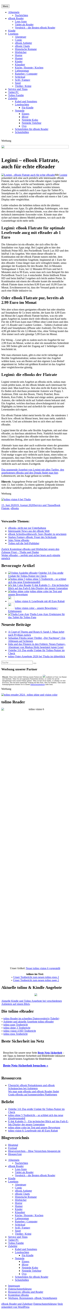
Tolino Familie (16, 95)
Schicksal (20, 76)
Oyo (24, 126)
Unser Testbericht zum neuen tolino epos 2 (36, 977)
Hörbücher (21, 52)
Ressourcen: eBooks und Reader (25, 1291)
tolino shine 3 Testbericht (16, 1027)
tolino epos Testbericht (15, 1033)
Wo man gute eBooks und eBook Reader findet (33, 1091)
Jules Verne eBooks (18, 540)
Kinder (18, 61)
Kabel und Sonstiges (26, 101)
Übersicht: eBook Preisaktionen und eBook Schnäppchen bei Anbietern (31, 1087)
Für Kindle (27, 107)
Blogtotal (13, 1144)
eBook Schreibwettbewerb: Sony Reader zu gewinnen (37, 534)
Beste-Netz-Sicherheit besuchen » (25, 1065)
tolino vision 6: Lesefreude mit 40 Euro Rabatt (40, 601)
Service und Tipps (18, 89)
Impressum (14, 1285)
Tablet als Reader (24, 24)
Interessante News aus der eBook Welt (28, 531)
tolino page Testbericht (15, 1024)
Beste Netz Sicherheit (50, 1052)
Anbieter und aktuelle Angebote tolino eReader (28, 1021)
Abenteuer (20, 36)
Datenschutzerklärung (37, 684)
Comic (18, 39)
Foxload (12, 1148)
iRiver (25, 116)
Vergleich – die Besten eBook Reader (35, 27)
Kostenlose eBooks (18, 1295)
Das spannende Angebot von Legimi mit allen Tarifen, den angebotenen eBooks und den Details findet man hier (32, 471)
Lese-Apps (21, 21)
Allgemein (13, 12)
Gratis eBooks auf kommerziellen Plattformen (32, 1094)
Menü (5, 6)
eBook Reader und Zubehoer (17, 1303)
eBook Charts (22, 46)
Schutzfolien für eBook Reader (31, 129)
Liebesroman (22, 70)
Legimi (63, 174)
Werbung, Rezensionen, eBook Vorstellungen (32, 1298)
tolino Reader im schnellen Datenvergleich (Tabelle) (31, 1018)
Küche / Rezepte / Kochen (29, 67)
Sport (18, 83)
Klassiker (20, 64)
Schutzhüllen (22, 132)
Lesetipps (13, 33)
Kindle (11, 30)
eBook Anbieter (23, 43)
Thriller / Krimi (23, 86)
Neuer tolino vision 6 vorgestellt (43, 968)
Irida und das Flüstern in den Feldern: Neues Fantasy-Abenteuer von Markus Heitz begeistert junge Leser (37, 646)
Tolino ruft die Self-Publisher (23, 543)
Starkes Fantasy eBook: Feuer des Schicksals (32, 537)
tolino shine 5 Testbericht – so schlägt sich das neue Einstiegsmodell (37, 581)
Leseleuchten (22, 104)
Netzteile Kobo (30, 119)
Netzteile (19, 110)
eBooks (15, 508)
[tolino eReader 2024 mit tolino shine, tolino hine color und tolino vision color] (29, 694)
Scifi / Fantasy (22, 79)
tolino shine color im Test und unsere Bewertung (34, 1127)
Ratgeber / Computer (26, 73)
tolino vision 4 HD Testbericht (19, 1030)
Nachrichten (21, 15)
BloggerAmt (15, 1154)
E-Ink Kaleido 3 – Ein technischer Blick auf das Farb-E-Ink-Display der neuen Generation (38, 587)
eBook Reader (16, 18)
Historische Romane (26, 49)
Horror (18, 55)
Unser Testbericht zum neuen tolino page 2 (36, 980)
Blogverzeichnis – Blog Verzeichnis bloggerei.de (34, 1151)
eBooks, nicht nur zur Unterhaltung (27, 527)
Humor (19, 58)
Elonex (25, 113)
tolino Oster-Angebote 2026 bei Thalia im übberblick (36, 656)
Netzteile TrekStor (31, 122)
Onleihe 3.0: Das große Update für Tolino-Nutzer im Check (35, 574)
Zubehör (12, 98)
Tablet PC (13, 92)
